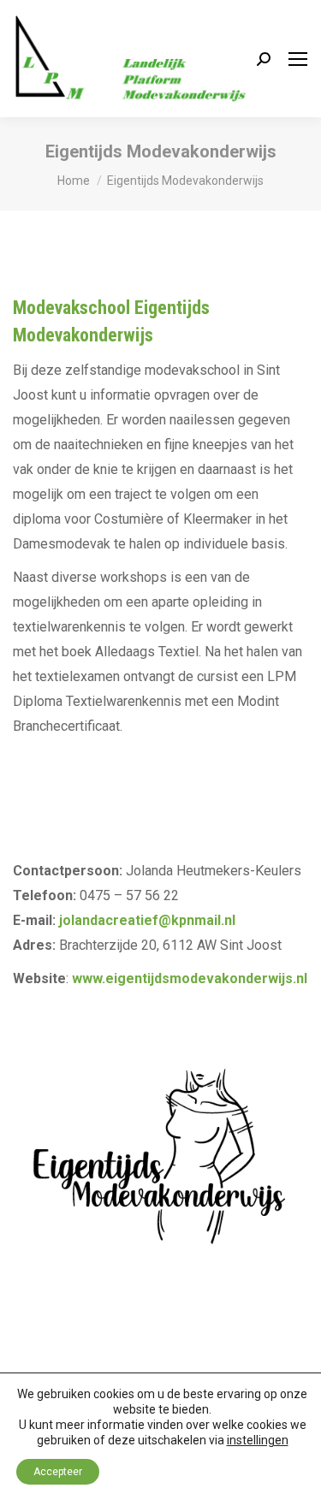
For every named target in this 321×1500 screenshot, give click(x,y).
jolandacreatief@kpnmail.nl (147, 920)
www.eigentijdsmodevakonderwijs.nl (189, 978)
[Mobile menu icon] (298, 59)
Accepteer (57, 1472)
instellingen (257, 1440)
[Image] (160, 1168)
